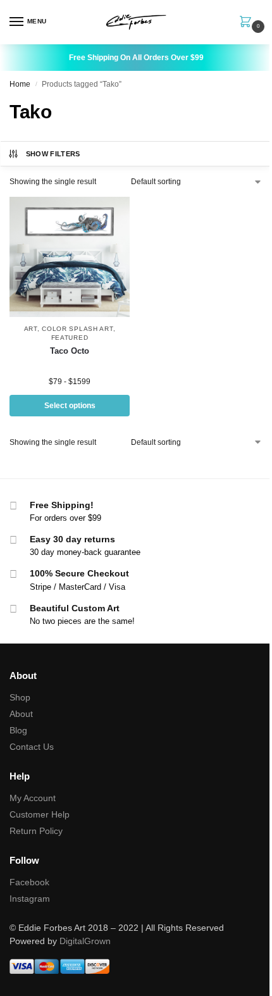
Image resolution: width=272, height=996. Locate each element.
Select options (70, 405)
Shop (19, 697)
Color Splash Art (77, 328)
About (21, 714)
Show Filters (53, 154)
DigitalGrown (85, 941)
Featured (70, 337)
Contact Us (31, 747)
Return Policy (36, 831)
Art (30, 328)
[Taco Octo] (69, 257)
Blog (18, 730)
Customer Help (39, 814)
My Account (32, 798)
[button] (248, 22)
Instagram (29, 898)
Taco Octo (69, 351)
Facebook (29, 882)
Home (19, 84)
